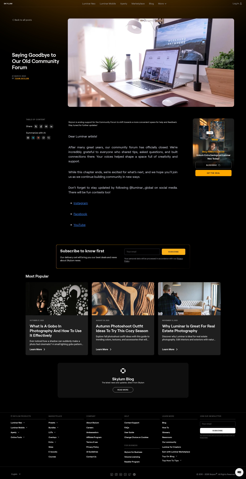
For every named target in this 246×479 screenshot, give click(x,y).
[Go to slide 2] (122, 252)
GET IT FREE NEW (150, 271)
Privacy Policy (146, 278)
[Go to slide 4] (124, 252)
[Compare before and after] (123, 227)
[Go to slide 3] (123, 252)
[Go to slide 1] (121, 252)
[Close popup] (166, 194)
